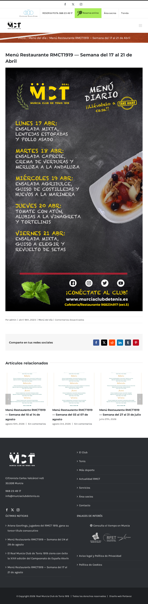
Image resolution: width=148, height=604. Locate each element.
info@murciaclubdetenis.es (22, 496)
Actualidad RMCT (89, 478)
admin (12, 319)
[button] (8, 399)
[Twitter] (12, 509)
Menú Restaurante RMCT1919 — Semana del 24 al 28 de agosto (38, 542)
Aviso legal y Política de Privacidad (100, 555)
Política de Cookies (90, 564)
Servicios (84, 487)
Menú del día (45, 319)
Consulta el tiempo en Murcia (111, 525)
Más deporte (87, 470)
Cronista (13, 478)
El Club (83, 452)
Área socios (86, 496)
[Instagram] (18, 509)
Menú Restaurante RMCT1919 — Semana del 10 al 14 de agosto (25, 414)
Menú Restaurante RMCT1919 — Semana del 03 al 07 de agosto (72, 414)
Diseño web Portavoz (120, 596)
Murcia (19, 483)
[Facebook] (6, 509)
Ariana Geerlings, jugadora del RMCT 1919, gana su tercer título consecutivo (38, 528)
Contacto (84, 505)
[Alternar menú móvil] (141, 25)
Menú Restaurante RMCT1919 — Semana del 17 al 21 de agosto (37, 570)
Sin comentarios (37, 423)
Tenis (82, 461)
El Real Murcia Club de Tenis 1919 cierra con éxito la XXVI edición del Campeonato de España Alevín (38, 556)
